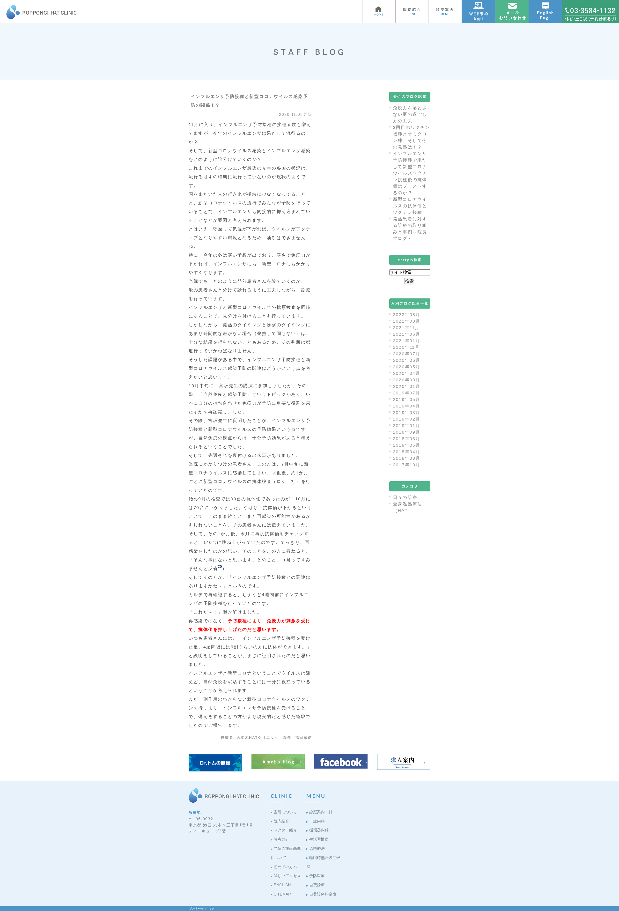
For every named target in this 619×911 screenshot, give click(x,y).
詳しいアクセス (287, 876)
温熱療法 (317, 848)
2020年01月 (406, 386)
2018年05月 (406, 445)
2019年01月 (406, 425)
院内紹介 (281, 821)
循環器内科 (319, 830)
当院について (285, 812)
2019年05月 (406, 399)
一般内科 (317, 821)
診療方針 (281, 839)
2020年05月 (406, 366)
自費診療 (317, 885)
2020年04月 (406, 373)
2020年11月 (406, 347)
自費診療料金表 (322, 894)
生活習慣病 (319, 839)
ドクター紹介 (285, 830)
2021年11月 (406, 327)
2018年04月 (406, 451)
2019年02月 (406, 419)
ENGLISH (282, 885)
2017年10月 (406, 464)
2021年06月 (406, 334)
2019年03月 (406, 412)
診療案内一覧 (320, 812)
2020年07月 (406, 353)
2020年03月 (406, 380)
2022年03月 (406, 321)
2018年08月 (406, 438)
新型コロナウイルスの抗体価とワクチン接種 (410, 206)
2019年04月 (406, 406)
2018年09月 (406, 432)
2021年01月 (406, 340)
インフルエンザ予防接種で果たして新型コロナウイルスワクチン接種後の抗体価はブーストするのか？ (410, 173)
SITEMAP (282, 894)
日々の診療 (405, 497)
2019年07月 (406, 393)
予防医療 (317, 876)
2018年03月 (406, 458)
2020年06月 (406, 360)
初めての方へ (285, 867)
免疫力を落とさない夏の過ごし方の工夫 (410, 114)
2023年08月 (406, 314)
